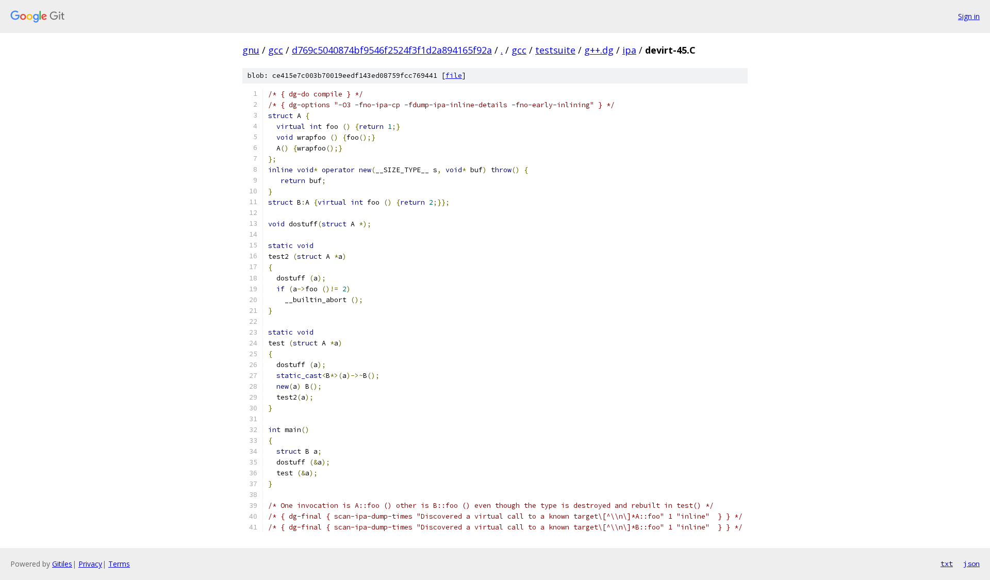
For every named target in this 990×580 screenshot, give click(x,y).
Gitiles (62, 564)
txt (946, 563)
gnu (250, 50)
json (971, 563)
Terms (119, 564)
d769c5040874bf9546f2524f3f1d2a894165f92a (392, 50)
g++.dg (599, 50)
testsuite (555, 50)
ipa (629, 50)
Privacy (90, 564)
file (454, 75)
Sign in (969, 16)
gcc (275, 50)
